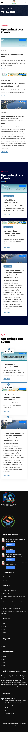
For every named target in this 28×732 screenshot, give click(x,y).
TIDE (4, 629)
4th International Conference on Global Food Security (12, 233)
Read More (4, 69)
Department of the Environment (12, 602)
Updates (5, 580)
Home (2, 8)
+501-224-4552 (9, 713)
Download (10, 544)
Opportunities (7, 577)
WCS (4, 633)
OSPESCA (5, 643)
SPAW (4, 656)
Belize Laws (6, 593)
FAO (4, 665)
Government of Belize (9, 590)
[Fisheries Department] (14, 2)
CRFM (4, 646)
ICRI (4, 662)
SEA (4, 623)
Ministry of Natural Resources (11, 608)
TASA (4, 626)
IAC (4, 659)
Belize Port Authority (9, 605)
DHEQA (14, 725)
